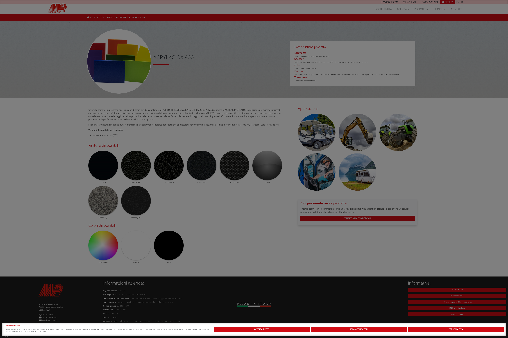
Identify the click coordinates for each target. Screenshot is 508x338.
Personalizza (456, 329)
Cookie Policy (99, 329)
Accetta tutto (261, 329)
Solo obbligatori (359, 329)
